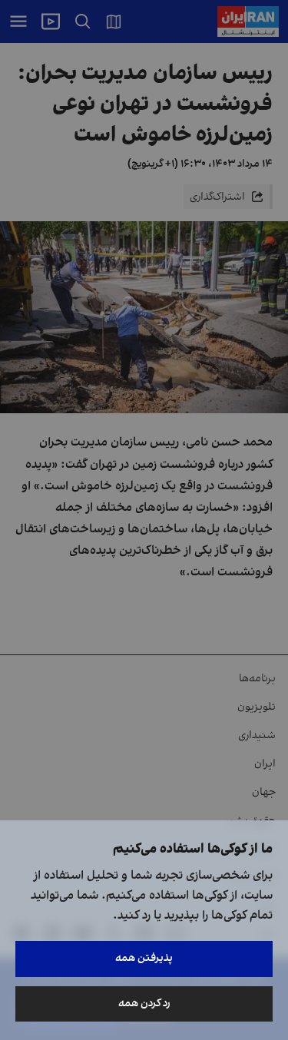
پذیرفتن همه (144, 958)
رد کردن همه (144, 1003)
